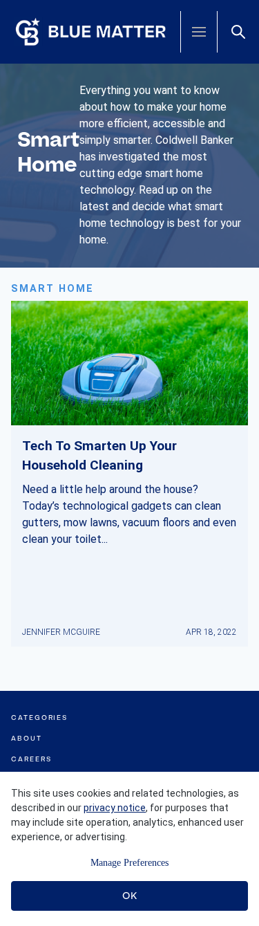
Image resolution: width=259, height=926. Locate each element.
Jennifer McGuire (61, 632)
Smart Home (52, 289)
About (26, 738)
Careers (31, 758)
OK (129, 895)
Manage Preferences (129, 863)
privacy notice (115, 807)
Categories (39, 717)
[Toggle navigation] (199, 32)
